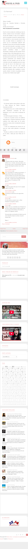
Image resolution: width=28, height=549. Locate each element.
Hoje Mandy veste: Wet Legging (13, 454)
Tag (14, 404)
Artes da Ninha (8, 171)
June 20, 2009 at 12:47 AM (11, 222)
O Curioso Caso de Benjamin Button (14, 413)
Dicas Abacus (10, 385)
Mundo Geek (22, 400)
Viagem (10, 373)
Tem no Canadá (22, 383)
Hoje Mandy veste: (11, 382)
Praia (24, 398)
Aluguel (16, 392)
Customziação (14, 403)
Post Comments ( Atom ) (11, 231)
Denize (7, 205)
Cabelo (23, 395)
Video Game (14, 395)
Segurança (4, 388)
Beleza (19, 395)
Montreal (6, 370)
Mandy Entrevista (17, 389)
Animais (4, 385)
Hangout (14, 391)
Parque (23, 377)
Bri (6, 185)
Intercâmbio (9, 389)
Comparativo (7, 377)
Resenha (16, 383)
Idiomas (4, 376)
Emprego (6, 373)
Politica (24, 394)
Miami (3, 398)
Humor (11, 397)
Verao (18, 374)
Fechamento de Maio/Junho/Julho (13, 430)
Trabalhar (9, 376)
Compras (12, 370)
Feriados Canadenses (15, 388)
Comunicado (22, 392)
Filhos (23, 385)
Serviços (11, 392)
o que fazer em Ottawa (20, 404)
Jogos (21, 403)
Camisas (4, 403)
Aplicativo (16, 401)
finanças (12, 401)
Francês (14, 394)
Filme (14, 376)
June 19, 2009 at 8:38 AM (10, 169)
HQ (19, 403)
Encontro (10, 394)
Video (3, 367)
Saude (4, 395)
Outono (18, 382)
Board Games (22, 401)
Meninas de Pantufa (9, 158)
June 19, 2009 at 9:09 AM (10, 183)
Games (7, 397)
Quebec (24, 371)
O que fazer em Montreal (19, 380)
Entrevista (4, 382)
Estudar (9, 391)
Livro (3, 404)
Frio (18, 377)
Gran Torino (9, 446)
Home (14, 228)
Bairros (11, 379)
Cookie (3, 397)
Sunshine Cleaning (11, 485)
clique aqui (14, 275)
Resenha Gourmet (21, 386)
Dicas (9, 388)
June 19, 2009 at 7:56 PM (10, 203)
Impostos (15, 400)
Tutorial (18, 376)
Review (22, 14)
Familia (15, 385)
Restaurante (4, 379)
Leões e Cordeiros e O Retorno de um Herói (16, 461)
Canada (10, 367)
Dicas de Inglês (11, 374)
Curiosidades (18, 367)
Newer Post (3, 228)
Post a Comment (6, 224)
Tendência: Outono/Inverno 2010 (13, 438)
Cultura (13, 377)
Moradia (7, 398)
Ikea (14, 397)
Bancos (4, 400)
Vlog (20, 368)
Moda (3, 386)
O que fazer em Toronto (16, 371)
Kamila (6, 198)
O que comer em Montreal (11, 386)
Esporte (9, 400)
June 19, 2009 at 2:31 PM (10, 197)
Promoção (7, 404)
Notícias (9, 371)
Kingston (19, 391)
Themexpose (10, 538)
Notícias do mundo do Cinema (16, 398)
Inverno (15, 373)
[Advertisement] (14, 289)
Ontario (23, 374)
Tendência (9, 395)
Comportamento (18, 379)
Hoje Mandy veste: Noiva (12, 469)
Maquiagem (22, 397)
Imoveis (18, 397)
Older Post (25, 228)
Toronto (24, 367)
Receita (18, 370)
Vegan (5, 368)
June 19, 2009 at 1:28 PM (10, 190)
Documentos (4, 394)
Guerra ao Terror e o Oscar (12, 422)
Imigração (15, 368)
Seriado (5, 16)
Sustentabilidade (5, 401)
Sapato (11, 404)
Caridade (8, 403)
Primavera (24, 376)
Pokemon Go (19, 394)
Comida (24, 368)
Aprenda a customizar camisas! (13, 476)
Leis (24, 403)
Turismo (10, 368)
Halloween (10, 383)
